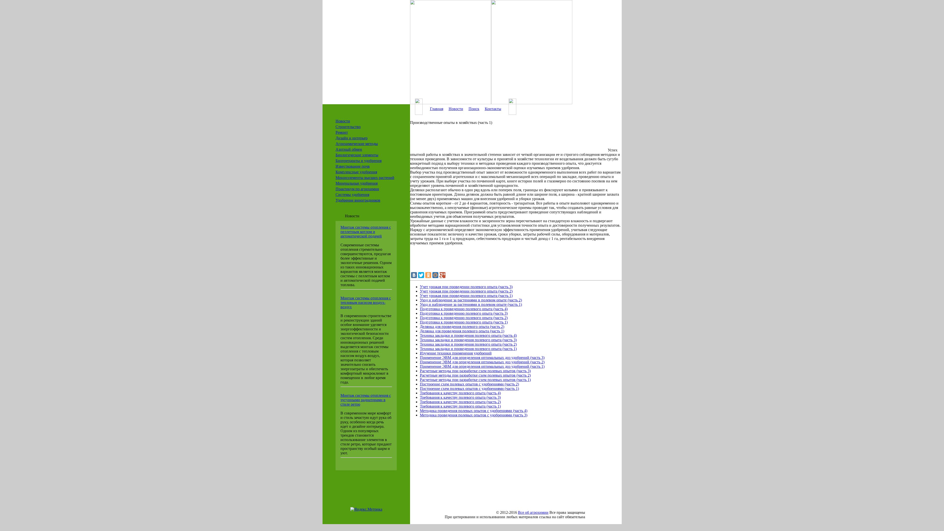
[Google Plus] (442, 275)
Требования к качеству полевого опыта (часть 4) (460, 393)
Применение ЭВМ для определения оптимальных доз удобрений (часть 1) (482, 366)
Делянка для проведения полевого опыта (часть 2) (462, 326)
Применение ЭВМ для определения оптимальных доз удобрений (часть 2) (482, 362)
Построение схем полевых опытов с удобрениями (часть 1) (469, 388)
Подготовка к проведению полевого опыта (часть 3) (464, 313)
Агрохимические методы (357, 144)
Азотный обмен (349, 149)
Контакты (493, 109)
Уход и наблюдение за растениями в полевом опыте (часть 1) (471, 304)
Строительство (348, 127)
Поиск (474, 109)
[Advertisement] (508, 140)
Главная (436, 109)
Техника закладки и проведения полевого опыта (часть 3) (468, 340)
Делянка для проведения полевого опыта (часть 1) (462, 331)
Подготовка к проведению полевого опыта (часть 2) (464, 318)
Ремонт (342, 132)
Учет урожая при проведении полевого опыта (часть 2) (466, 291)
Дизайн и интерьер (352, 138)
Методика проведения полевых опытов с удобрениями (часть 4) (473, 411)
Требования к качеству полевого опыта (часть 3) (460, 397)
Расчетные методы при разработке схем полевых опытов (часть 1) (475, 380)
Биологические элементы (357, 155)
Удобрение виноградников (358, 200)
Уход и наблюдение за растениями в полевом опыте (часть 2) (471, 300)
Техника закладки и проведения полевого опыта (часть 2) (468, 344)
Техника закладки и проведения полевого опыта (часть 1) (468, 349)
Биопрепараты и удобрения (359, 161)
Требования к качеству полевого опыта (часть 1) (460, 406)
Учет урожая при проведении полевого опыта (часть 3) (466, 287)
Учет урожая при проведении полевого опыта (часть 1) (466, 296)
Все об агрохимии (533, 512)
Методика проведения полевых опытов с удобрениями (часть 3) (473, 415)
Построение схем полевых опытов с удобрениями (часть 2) (469, 384)
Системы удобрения (352, 194)
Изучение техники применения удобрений (456, 353)
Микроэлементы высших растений (365, 178)
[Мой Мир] (435, 275)
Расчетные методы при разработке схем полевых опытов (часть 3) (475, 371)
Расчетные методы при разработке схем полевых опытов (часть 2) (475, 375)
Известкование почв (353, 166)
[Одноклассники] (428, 275)
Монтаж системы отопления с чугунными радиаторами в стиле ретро (365, 399)
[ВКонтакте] (414, 275)
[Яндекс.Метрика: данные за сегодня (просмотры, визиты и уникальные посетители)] (366, 509)
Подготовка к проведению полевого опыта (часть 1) (464, 322)
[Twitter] (421, 275)
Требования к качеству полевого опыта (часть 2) (460, 402)
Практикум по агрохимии (357, 189)
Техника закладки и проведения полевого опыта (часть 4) (468, 335)
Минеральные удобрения (357, 183)
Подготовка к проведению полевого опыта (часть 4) (464, 309)
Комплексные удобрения (356, 172)
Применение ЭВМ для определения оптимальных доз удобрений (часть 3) (482, 357)
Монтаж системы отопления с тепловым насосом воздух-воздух (365, 302)
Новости (343, 121)
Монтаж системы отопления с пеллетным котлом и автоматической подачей (365, 231)
